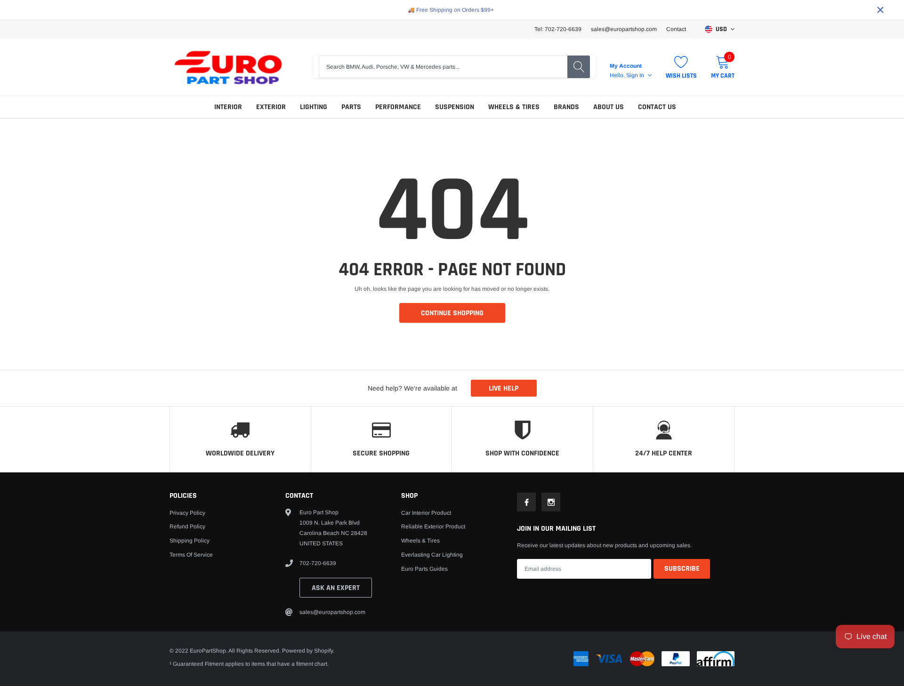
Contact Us (657, 107)
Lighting (313, 107)
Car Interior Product (426, 513)
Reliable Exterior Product (433, 526)
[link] (526, 502)
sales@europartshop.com (624, 29)
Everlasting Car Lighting (432, 554)
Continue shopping (452, 313)
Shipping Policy (190, 540)
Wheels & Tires (514, 107)
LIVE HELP (503, 388)
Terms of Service (191, 554)
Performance (398, 107)
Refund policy (187, 526)
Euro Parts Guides (424, 569)
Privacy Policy (187, 513)
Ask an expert (336, 588)
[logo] (228, 67)
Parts (351, 107)
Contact (676, 29)
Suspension (454, 107)
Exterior (271, 107)
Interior (228, 107)
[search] (578, 67)
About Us (608, 107)
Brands (566, 107)
